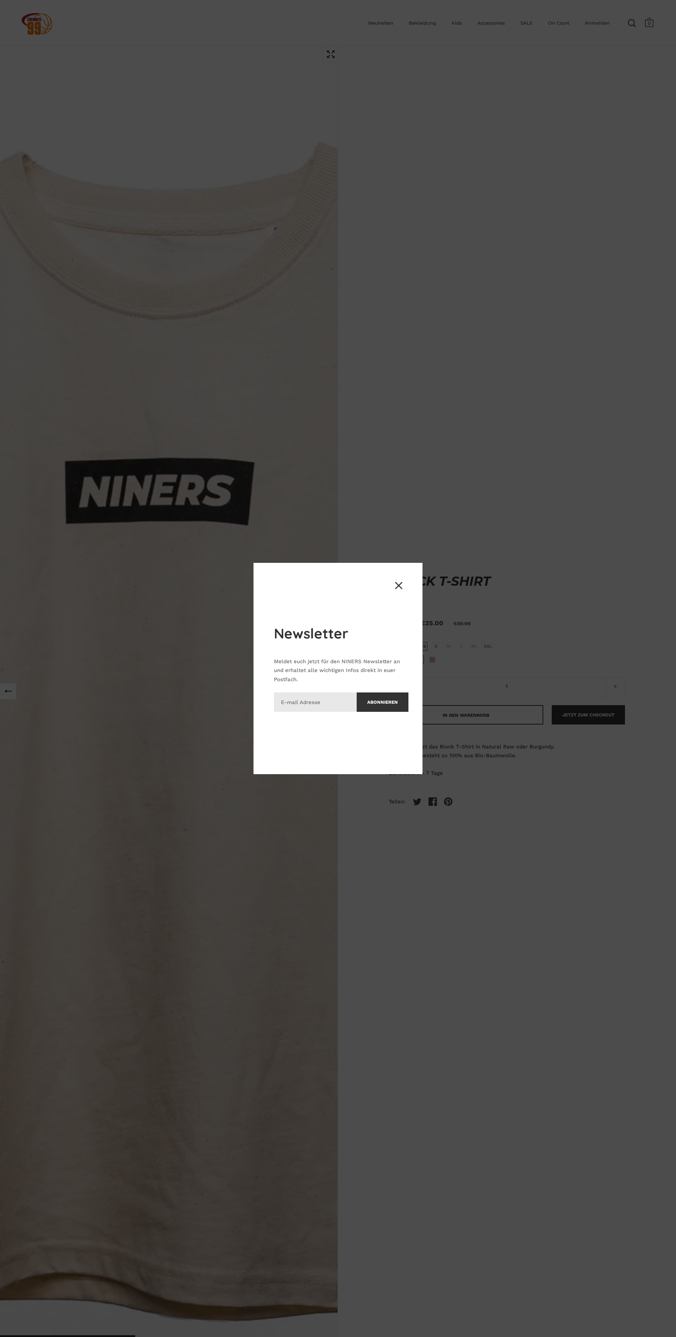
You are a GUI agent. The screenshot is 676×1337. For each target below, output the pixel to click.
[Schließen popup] (399, 585)
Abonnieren (382, 702)
